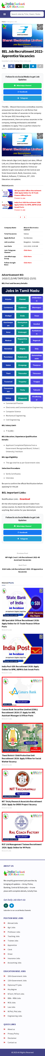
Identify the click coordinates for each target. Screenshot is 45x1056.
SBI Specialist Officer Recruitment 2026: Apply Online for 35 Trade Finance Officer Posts (27, 192)
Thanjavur (37, 365)
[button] (4, 14)
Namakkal (8, 349)
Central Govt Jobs (11, 615)
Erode (22, 316)
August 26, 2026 (7, 765)
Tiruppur (36, 382)
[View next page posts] (24, 217)
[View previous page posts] (20, 217)
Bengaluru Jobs (12, 22)
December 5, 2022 (7, 61)
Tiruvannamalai (8, 389)
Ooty (37, 349)
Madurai (8, 340)
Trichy (22, 390)
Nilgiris (22, 349)
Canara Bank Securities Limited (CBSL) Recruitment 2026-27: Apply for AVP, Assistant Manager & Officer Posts (20, 712)
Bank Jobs (7, 704)
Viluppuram (22, 398)
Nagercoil (36, 340)
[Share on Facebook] (11, 66)
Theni (8, 373)
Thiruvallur (22, 373)
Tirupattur (22, 382)
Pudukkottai (22, 357)
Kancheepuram (8, 324)
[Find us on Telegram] (11, 905)
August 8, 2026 (7, 851)
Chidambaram (36, 299)
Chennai (22, 299)
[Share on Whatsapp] (26, 66)
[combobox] (27, 14)
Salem (8, 365)
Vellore (8, 398)
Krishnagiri (22, 332)
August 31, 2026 (20, 198)
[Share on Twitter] (18, 66)
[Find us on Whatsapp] (6, 905)
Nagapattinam (22, 340)
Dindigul (8, 316)
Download (25, 499)
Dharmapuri (36, 307)
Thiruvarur (37, 373)
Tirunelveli (8, 382)
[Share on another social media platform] (40, 66)
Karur (8, 332)
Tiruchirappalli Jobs (11, 796)
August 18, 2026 (7, 808)
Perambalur (8, 357)
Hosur (36, 316)
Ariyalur (8, 299)
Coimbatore (8, 307)
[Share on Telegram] (33, 66)
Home (4, 22)
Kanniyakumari (22, 324)
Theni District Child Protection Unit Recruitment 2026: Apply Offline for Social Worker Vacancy (21, 758)
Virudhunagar (36, 398)
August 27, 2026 (20, 210)
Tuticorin (36, 390)
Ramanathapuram (37, 356)
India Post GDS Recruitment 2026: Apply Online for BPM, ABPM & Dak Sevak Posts (27, 204)
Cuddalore (22, 307)
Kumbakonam (36, 332)
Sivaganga (22, 365)
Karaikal (36, 324)
